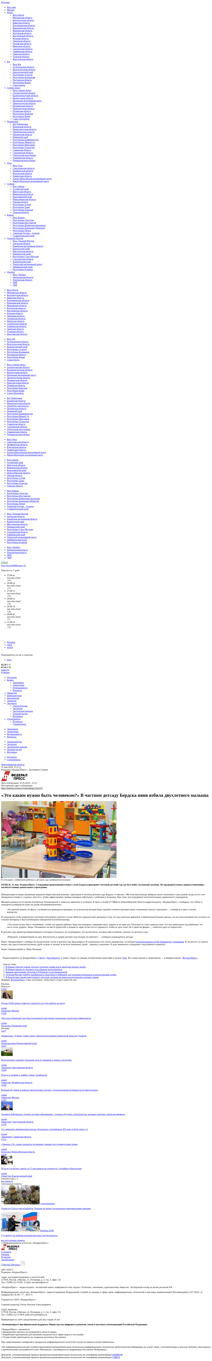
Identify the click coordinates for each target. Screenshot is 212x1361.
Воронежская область (23, 28)
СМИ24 (116, 1357)
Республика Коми (21, 116)
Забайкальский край (23, 267)
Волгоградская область (24, 69)
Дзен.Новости (53, 958)
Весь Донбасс (19, 274)
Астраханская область (23, 67)
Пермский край (20, 137)
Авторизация (7, 1259)
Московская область (22, 17)
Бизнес (10, 680)
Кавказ (10, 215)
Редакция (5, 1257)
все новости (7, 1181)
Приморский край (22, 254)
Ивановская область (22, 30)
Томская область (21, 212)
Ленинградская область (24, 103)
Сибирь (10, 184)
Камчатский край (21, 249)
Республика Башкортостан (26, 139)
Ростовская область (22, 80)
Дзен (124, 958)
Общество (12, 693)
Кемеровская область (23, 194)
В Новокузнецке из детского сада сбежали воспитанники (34, 969)
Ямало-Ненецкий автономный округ (31, 181)
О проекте (6, 1252)
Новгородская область (24, 108)
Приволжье (12, 121)
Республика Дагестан (23, 220)
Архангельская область (24, 93)
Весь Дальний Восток (23, 241)
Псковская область (22, 111)
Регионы (5, 2)
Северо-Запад (13, 88)
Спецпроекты (13, 719)
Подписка (17, 721)
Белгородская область (23, 20)
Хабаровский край (22, 261)
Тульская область (21, 56)
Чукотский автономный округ (27, 264)
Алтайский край (21, 189)
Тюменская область (22, 176)
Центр (10, 12)
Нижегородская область (24, 129)
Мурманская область (23, 106)
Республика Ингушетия (24, 223)
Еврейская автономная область (28, 246)
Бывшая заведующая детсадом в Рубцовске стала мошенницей (36, 972)
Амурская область (21, 243)
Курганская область (22, 173)
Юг (8, 62)
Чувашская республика (24, 160)
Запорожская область (23, 277)
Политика (12, 677)
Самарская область (22, 150)
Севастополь (19, 85)
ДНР (15, 285)
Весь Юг (17, 64)
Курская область (21, 38)
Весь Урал (18, 165)
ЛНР (15, 282)
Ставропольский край (23, 236)
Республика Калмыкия (24, 77)
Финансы (17, 690)
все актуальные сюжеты (13, 1240)
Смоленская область (23, 49)
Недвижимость (20, 688)
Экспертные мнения (23, 711)
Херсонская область (22, 280)
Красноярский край (22, 197)
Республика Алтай (22, 204)
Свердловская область (23, 168)
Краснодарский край (23, 72)
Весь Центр (18, 15)
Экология (11, 701)
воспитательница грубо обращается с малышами (160, 942)
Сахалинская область (23, 259)
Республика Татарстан (24, 147)
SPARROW (117, 1354)
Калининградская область (25, 95)
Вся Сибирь (18, 186)
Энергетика (18, 685)
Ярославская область (23, 59)
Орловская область (22, 43)
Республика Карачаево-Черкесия (29, 228)
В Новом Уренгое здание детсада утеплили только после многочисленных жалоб (46, 967)
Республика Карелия (23, 114)
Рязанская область (21, 46)
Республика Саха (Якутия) (26, 256)
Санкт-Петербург (21, 119)
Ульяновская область (23, 158)
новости (5, 670)
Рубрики (5, 672)
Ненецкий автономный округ (27, 101)
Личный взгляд (20, 714)
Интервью (18, 716)
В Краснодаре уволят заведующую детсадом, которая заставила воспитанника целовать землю (52, 977)
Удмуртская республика (24, 155)
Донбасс (11, 272)
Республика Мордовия (24, 145)
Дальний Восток (15, 238)
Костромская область (23, 36)
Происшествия (14, 695)
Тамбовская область (22, 51)
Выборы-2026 (47, 1230)
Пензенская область (22, 134)
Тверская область (21, 54)
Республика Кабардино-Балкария (29, 225)
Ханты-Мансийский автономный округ (32, 178)
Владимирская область (24, 25)
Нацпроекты (13, 698)
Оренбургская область (23, 132)
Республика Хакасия (23, 210)
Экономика (18, 682)
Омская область (20, 202)
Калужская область (22, 33)
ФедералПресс (190, 958)
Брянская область (21, 23)
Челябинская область (23, 171)
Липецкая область (21, 41)
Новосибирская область (24, 199)
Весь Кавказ (19, 217)
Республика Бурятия (23, 269)
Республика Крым (22, 82)
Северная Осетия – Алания (26, 233)
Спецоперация (47, 1203)
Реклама (11, 642)
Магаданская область (23, 251)
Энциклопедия (20, 706)
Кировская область (22, 126)
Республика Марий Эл (24, 142)
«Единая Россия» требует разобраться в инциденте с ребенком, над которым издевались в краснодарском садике (61, 974)
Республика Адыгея (22, 75)
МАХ (42, 958)
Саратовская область (23, 152)
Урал (9, 163)
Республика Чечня (22, 230)
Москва (10, 10)
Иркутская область (22, 191)
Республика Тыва (21, 207)
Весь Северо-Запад (22, 90)
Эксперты (12, 703)
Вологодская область (23, 98)
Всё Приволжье (20, 124)
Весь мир (11, 7)
